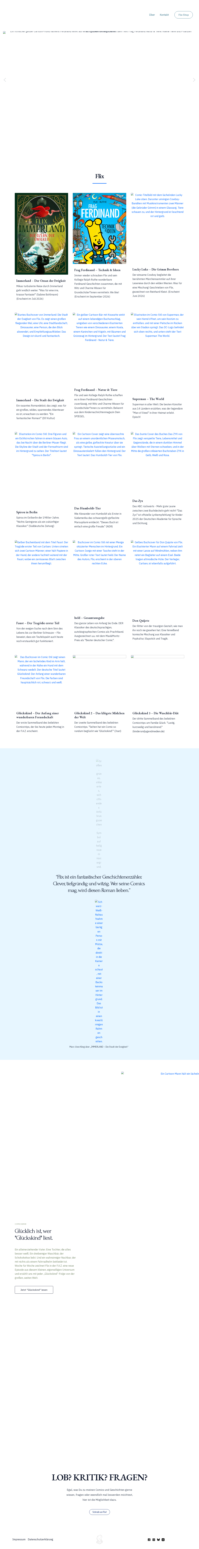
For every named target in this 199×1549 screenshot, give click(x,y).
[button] (183, 14)
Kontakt (164, 14)
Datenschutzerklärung (40, 1539)
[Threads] (163, 1539)
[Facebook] (149, 1539)
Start (141, 14)
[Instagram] (153, 1539)
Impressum (18, 1539)
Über (152, 14)
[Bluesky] (158, 1539)
